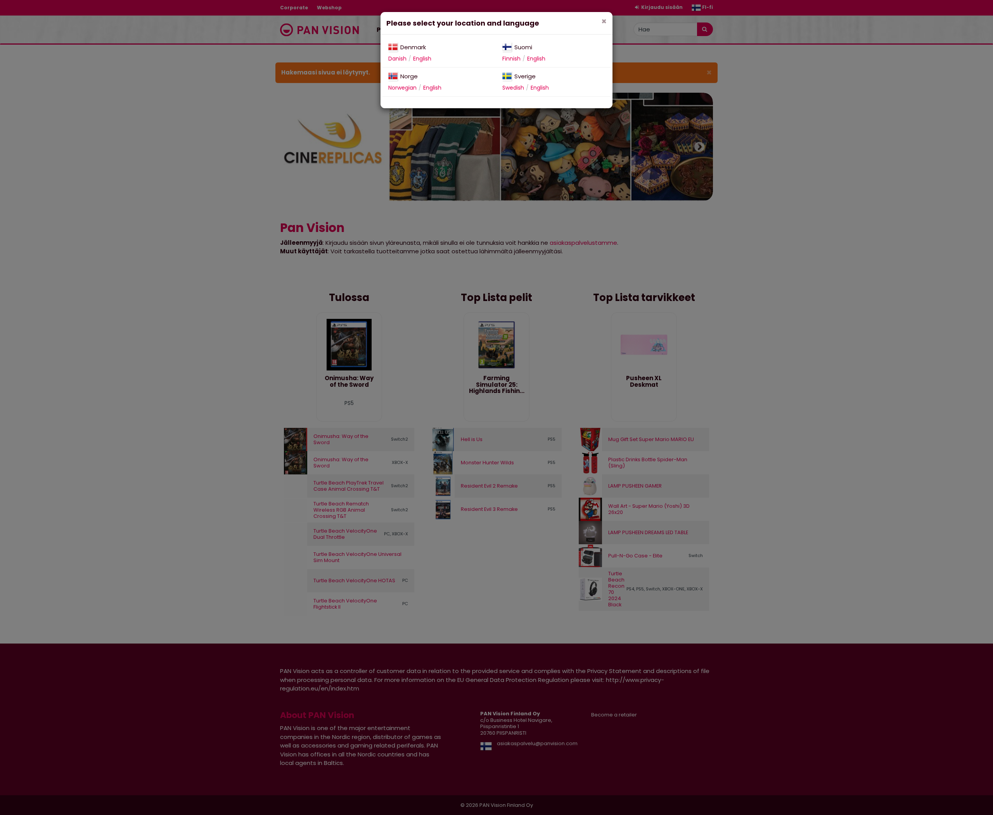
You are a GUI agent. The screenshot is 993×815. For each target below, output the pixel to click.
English (422, 58)
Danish (397, 58)
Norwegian (402, 88)
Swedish (513, 88)
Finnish (511, 58)
